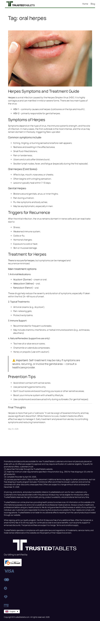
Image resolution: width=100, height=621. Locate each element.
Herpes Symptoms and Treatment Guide (43, 91)
